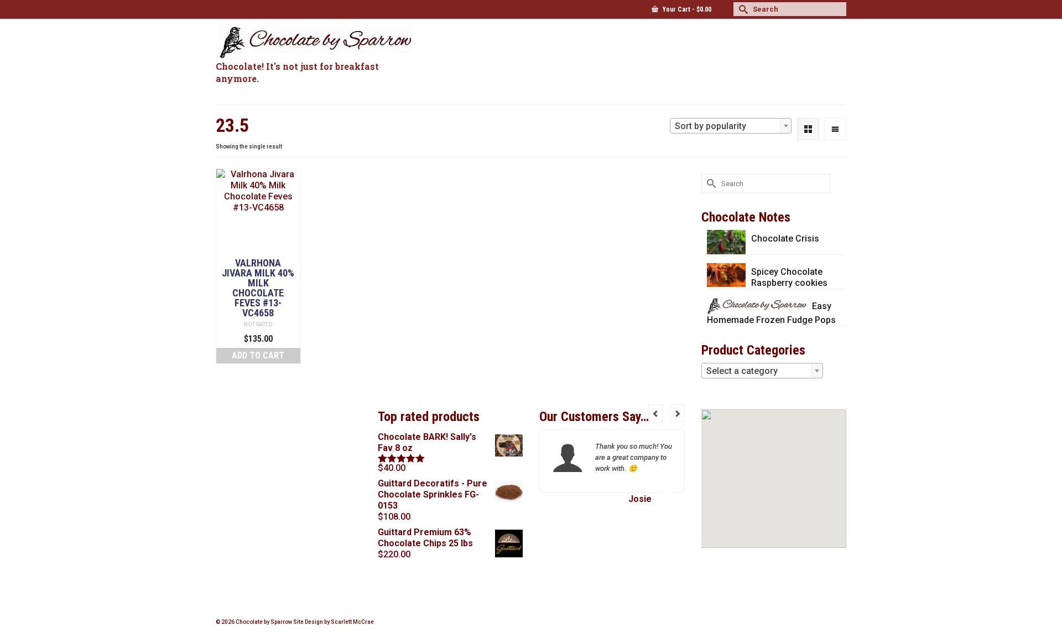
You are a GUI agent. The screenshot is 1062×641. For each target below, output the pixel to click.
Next (677, 413)
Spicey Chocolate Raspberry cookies (789, 277)
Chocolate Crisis (785, 238)
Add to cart (258, 355)
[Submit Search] (741, 9)
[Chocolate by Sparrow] (315, 42)
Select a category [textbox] (742, 371)
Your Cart (686, 9)
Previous (655, 413)
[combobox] (731, 126)
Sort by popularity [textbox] (710, 126)
